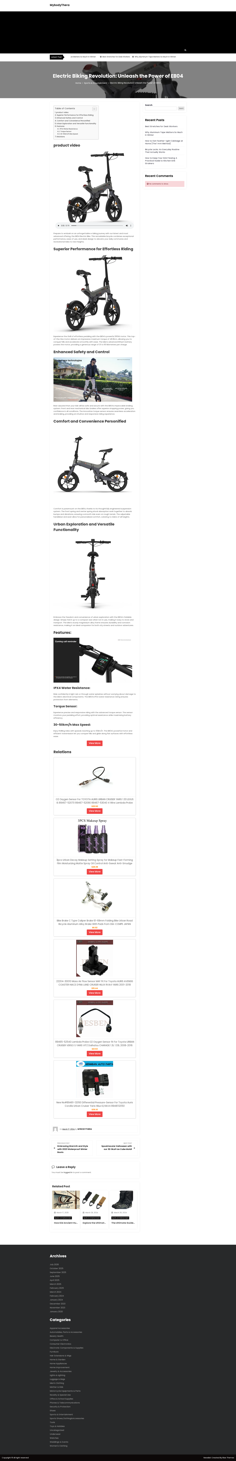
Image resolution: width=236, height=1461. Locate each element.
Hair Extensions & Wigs (60, 1355)
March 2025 (55, 1284)
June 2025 (55, 1276)
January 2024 (56, 1299)
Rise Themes (228, 1457)
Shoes (53, 1410)
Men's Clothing (57, 1383)
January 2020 (56, 1311)
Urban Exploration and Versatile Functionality (76, 123)
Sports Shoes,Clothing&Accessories (67, 1418)
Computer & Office (59, 1340)
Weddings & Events (59, 1442)
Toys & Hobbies (57, 1426)
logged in (68, 1172)
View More (95, 743)
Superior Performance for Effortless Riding (75, 115)
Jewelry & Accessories (61, 1371)
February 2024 (57, 1295)
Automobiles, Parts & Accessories (66, 1332)
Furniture (54, 1351)
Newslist (208, 1457)
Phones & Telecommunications (65, 1402)
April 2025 (54, 1280)
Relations (61, 137)
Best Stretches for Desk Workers (99, 57)
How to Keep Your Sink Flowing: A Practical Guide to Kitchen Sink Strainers (161, 161)
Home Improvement (60, 1367)
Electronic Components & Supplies (66, 1347)
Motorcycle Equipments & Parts (65, 1391)
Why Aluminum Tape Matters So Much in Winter (138, 57)
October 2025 (56, 1268)
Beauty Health (56, 1336)
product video (62, 112)
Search (148, 105)
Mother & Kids (56, 1387)
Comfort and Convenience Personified (73, 121)
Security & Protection (60, 1406)
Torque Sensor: (66, 131)
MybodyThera (60, 5)
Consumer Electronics (60, 1343)
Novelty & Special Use (60, 1394)
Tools (52, 1422)
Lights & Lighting (57, 1375)
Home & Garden (57, 1359)
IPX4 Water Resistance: (69, 129)
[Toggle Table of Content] (93, 109)
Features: (61, 126)
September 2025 (58, 1272)
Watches (54, 1438)
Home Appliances (58, 1363)
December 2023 (57, 1303)
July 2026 (54, 1264)
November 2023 (57, 1307)
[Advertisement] (118, 28)
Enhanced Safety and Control (70, 118)
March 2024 (55, 1292)
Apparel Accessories (60, 1328)
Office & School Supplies (61, 1398)
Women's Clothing (58, 1445)
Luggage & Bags (57, 1379)
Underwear (55, 1434)
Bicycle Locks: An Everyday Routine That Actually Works (162, 151)
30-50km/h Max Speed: (69, 134)
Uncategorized (57, 1430)
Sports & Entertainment (63, 1218)
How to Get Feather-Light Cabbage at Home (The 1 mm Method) (164, 142)
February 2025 (57, 1288)
